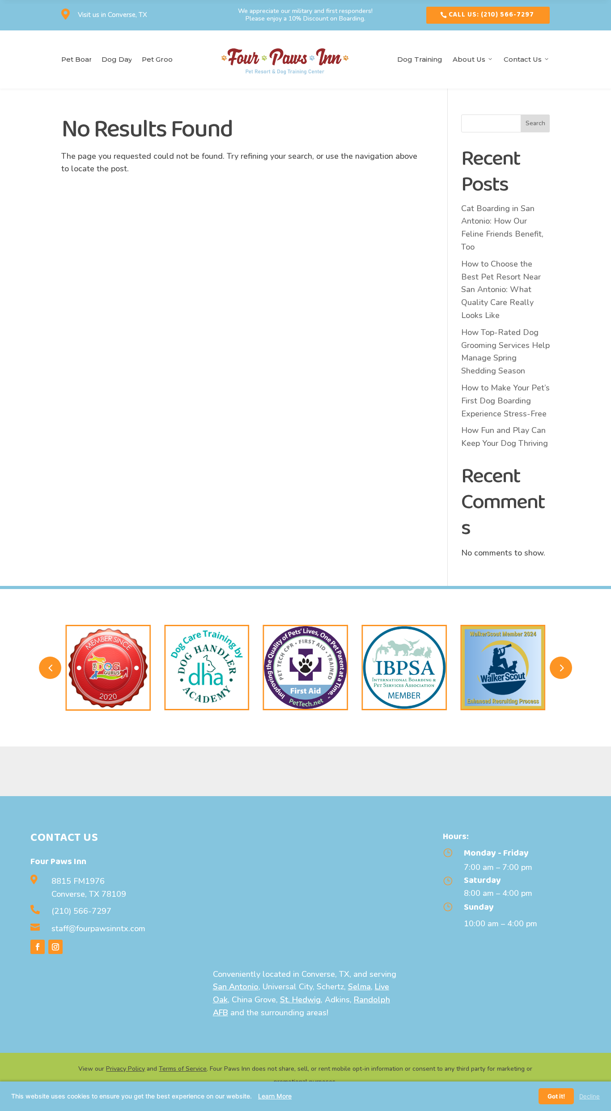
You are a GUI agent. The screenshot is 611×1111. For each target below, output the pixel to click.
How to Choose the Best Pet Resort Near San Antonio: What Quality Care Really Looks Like (501, 290)
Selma (359, 986)
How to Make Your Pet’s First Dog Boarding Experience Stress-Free (505, 400)
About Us (469, 59)
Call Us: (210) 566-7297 (491, 14)
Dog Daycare (117, 59)
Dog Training (419, 59)
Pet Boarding (76, 59)
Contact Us (523, 59)
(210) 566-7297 (81, 911)
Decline (589, 1096)
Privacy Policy (125, 1068)
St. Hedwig (300, 999)
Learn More (275, 1096)
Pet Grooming (157, 59)
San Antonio (236, 986)
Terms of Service (183, 1068)
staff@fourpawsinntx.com (98, 928)
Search (535, 123)
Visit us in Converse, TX (112, 14)
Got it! (556, 1096)
